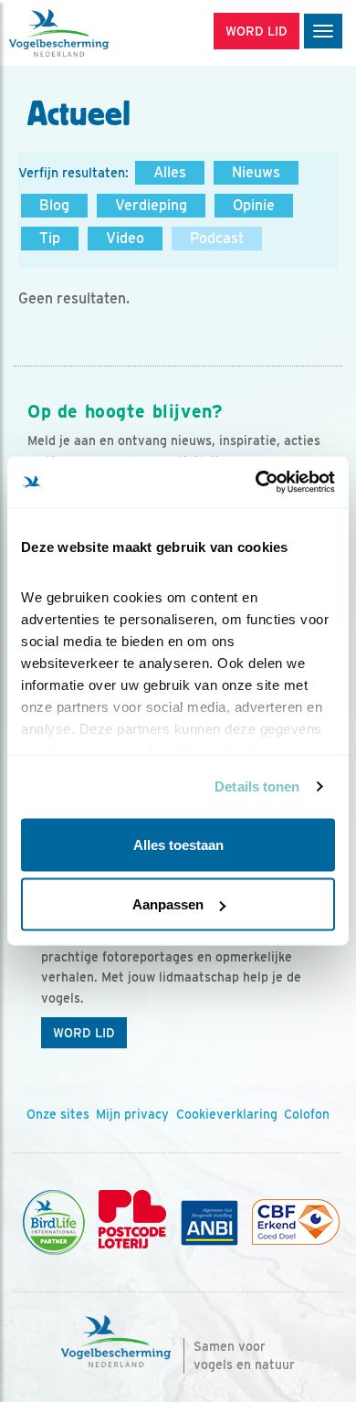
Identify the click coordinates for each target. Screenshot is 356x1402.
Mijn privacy (132, 1114)
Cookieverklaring (226, 1114)
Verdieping (151, 205)
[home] (91, 33)
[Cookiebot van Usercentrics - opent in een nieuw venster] (256, 482)
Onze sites (57, 1114)
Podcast (217, 238)
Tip (49, 238)
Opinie (254, 205)
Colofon (307, 1114)
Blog (54, 205)
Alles (169, 172)
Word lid (84, 1032)
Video (125, 238)
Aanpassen (168, 904)
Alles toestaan (178, 844)
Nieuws (256, 172)
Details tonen (257, 786)
